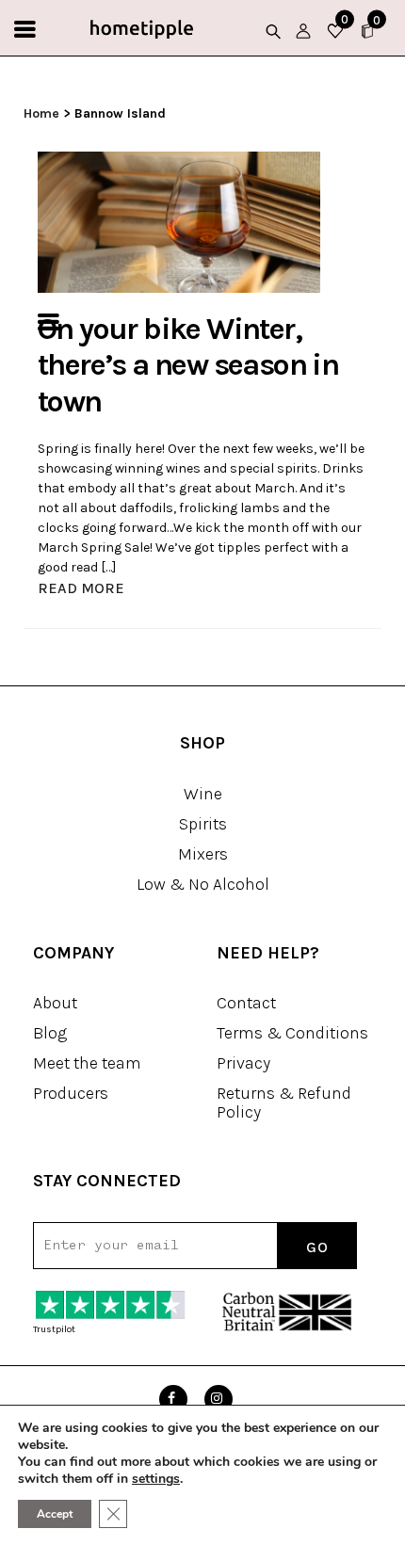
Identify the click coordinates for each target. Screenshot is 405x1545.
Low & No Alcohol (203, 884)
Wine (203, 793)
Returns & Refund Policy (284, 1102)
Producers (70, 1093)
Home (41, 113)
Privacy (243, 1063)
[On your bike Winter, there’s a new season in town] (179, 221)
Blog (50, 1032)
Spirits (203, 823)
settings (156, 1479)
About (55, 1002)
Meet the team (87, 1063)
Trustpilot (54, 1329)
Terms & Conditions (292, 1032)
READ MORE (81, 588)
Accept (55, 1513)
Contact (246, 1002)
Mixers (203, 854)
